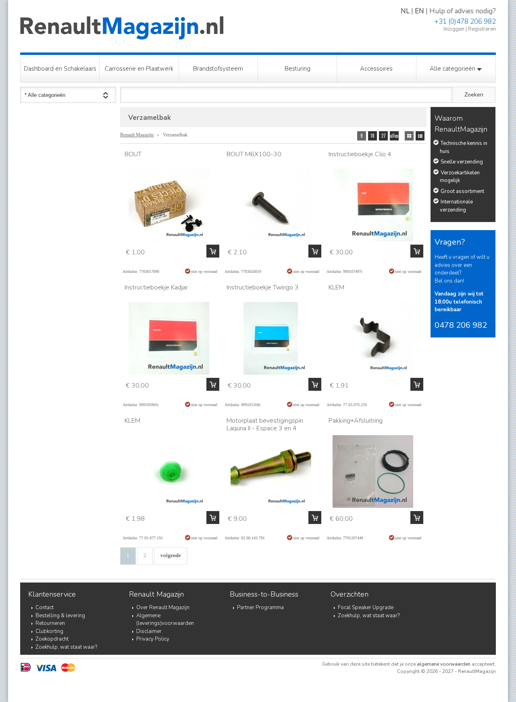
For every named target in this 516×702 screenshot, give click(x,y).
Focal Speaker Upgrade (365, 607)
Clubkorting (49, 631)
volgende (170, 555)
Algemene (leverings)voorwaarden (165, 619)
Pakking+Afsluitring (356, 420)
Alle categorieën (453, 69)
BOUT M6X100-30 (254, 154)
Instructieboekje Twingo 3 (263, 287)
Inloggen (453, 29)
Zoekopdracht (52, 639)
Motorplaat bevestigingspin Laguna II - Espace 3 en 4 (265, 424)
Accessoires (376, 69)
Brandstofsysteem (218, 69)
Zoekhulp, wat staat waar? (66, 647)
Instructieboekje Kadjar (156, 287)
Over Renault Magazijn (162, 607)
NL (405, 11)
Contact (44, 607)
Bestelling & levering (60, 615)
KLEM (336, 287)
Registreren (482, 29)
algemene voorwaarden (443, 664)
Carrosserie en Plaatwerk (139, 69)
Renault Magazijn (137, 135)
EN (419, 11)
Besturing (297, 69)
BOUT (133, 154)
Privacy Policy (152, 639)
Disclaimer (149, 631)
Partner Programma (260, 607)
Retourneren (50, 623)
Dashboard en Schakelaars (60, 69)
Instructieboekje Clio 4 (360, 154)
